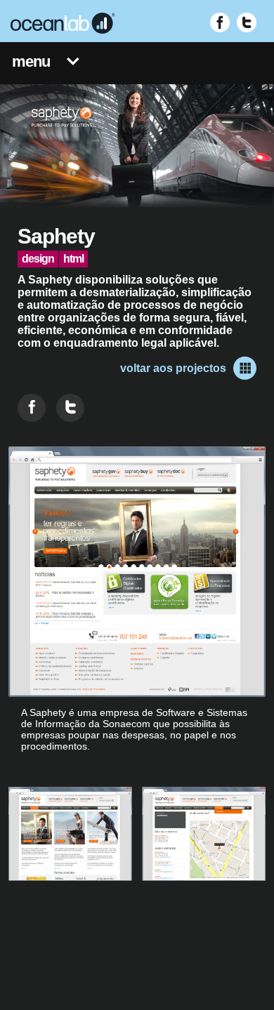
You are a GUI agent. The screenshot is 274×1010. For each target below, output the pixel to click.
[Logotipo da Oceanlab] (63, 23)
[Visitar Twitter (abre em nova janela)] (246, 22)
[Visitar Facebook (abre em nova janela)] (220, 22)
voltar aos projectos (173, 368)
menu (31, 61)
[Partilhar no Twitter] (70, 408)
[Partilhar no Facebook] (32, 408)
